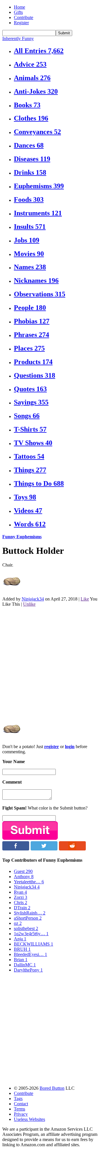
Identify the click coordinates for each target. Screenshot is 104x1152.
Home (19, 7)
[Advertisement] (52, 663)
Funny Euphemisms (22, 536)
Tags (18, 1098)
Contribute (23, 17)
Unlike (29, 604)
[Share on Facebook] (15, 848)
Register (21, 22)
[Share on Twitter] (44, 848)
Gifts (18, 12)
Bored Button (52, 1088)
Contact (21, 1103)
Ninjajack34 (33, 598)
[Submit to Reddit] (72, 848)
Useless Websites (29, 1119)
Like (85, 598)
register (51, 746)
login (70, 746)
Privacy (21, 1114)
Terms (19, 1108)
